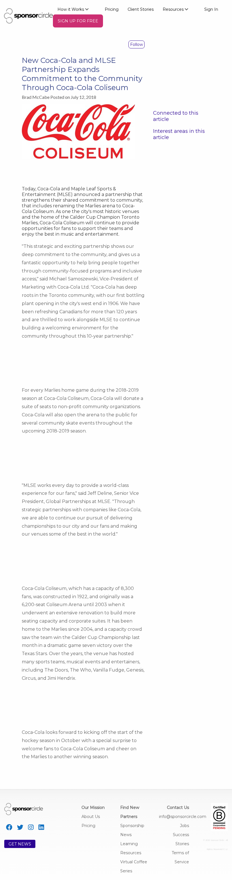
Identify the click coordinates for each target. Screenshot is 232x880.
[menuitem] (76, 9)
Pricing (88, 825)
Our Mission (93, 807)
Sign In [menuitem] (211, 9)
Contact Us (178, 807)
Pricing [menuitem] (112, 9)
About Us (90, 816)
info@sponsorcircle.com (182, 816)
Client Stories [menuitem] (141, 9)
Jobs (184, 825)
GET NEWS (19, 844)
